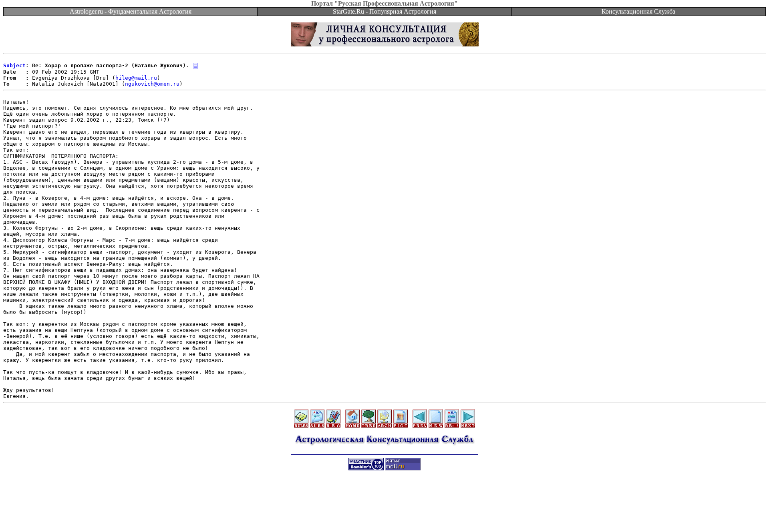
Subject (14, 65)
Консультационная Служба (638, 11)
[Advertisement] (384, 494)
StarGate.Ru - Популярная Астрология (384, 11)
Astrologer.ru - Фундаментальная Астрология (130, 11)
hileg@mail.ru (136, 78)
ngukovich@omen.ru (152, 84)
